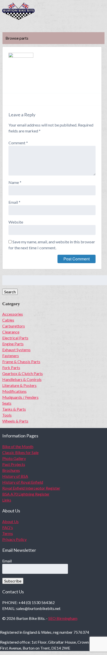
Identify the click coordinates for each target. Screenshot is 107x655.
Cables (8, 320)
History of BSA (15, 476)
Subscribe (12, 581)
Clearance (10, 331)
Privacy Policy (14, 539)
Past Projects (13, 464)
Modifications (14, 391)
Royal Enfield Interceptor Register (31, 488)
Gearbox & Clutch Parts (22, 373)
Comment (18, 142)
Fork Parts (11, 367)
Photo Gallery (14, 458)
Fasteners (10, 355)
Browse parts (16, 38)
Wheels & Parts (15, 421)
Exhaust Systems (16, 349)
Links (6, 500)
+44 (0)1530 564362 (101, 11)
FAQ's (7, 527)
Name (14, 182)
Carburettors (13, 326)
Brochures (11, 470)
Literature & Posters (19, 385)
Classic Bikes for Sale (20, 452)
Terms (7, 533)
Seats (6, 403)
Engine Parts (13, 343)
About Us (10, 521)
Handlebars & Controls (22, 379)
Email (14, 202)
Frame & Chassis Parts (21, 361)
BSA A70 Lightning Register (26, 494)
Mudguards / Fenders (20, 397)
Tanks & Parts (14, 409)
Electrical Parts (15, 337)
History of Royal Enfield (22, 482)
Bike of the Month (17, 446)
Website (15, 222)
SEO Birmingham (62, 618)
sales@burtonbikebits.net (86, 11)
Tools (7, 415)
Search (10, 291)
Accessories (12, 314)
